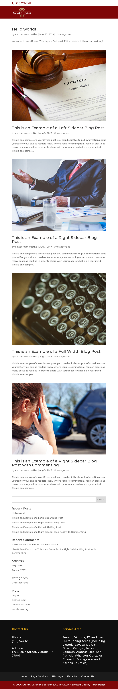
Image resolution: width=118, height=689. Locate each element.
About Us (72, 676)
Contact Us (87, 676)
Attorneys (57, 676)
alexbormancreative (26, 34)
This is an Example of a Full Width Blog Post (56, 351)
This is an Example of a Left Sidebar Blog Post (58, 127)
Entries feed (19, 600)
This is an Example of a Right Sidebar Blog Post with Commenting (54, 463)
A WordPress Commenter (26, 544)
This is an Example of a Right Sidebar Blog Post (54, 239)
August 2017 (19, 570)
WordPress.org (20, 609)
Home (23, 676)
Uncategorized (64, 34)
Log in (15, 595)
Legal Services (39, 676)
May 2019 (17, 565)
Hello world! (24, 29)
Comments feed (21, 604)
